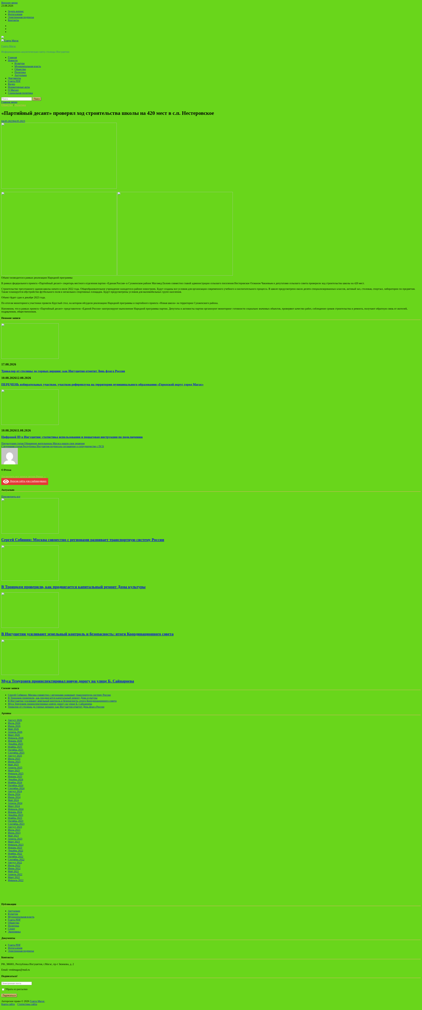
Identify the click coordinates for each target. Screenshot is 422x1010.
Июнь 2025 (14, 761)
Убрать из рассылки (16, 989)
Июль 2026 (14, 723)
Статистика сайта (27, 1004)
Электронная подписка (21, 17)
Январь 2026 (15, 741)
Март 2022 (14, 877)
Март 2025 (14, 770)
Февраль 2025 (15, 773)
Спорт (11, 928)
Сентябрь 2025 (16, 752)
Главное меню (9, 102)
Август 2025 (15, 755)
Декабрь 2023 (15, 815)
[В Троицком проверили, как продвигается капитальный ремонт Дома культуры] (30, 579)
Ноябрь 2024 (15, 782)
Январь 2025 (15, 776)
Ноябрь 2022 (15, 853)
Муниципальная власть (28, 66)
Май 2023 (13, 835)
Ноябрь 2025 (15, 746)
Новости (13, 60)
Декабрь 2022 (15, 850)
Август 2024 (15, 791)
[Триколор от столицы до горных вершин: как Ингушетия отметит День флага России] (30, 357)
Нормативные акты (19, 87)
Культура (20, 63)
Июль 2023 (14, 829)
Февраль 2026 (15, 738)
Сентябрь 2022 (16, 859)
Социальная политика (20, 93)
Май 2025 (13, 764)
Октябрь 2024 (15, 785)
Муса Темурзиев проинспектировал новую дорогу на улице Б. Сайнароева (67, 681)
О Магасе (13, 90)
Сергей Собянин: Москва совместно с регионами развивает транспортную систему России (82, 540)
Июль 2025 (14, 758)
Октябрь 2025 (15, 749)
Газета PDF (14, 81)
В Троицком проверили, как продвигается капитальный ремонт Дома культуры (73, 587)
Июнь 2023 (14, 832)
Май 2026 (13, 729)
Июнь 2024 (14, 797)
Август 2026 (15, 720)
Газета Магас (8, 46)
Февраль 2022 (15, 880)
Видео (11, 84)
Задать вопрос (16, 11)
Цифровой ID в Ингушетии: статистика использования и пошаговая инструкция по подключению (72, 437)
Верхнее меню (9, 2)
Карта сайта (8, 1004)
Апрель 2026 (15, 732)
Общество (20, 69)
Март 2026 (14, 735)
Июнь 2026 (14, 726)
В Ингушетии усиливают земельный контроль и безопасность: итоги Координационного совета (87, 634)
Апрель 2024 (15, 803)
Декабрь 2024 (15, 779)
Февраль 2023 (15, 844)
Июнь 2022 (14, 868)
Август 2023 (15, 826)
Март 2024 (14, 806)
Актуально (21, 75)
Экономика (14, 931)
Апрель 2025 (15, 767)
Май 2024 (13, 800)
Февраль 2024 (15, 809)
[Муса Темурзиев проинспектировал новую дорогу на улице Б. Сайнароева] (30, 674)
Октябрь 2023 (15, 821)
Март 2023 (14, 841)
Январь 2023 (15, 847)
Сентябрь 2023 (16, 824)
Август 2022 (15, 862)
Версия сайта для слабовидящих (27, 481)
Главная (12, 57)
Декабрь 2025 (15, 743)
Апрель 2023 (15, 838)
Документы (14, 78)
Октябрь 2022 (15, 856)
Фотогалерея (15, 14)
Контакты (13, 20)
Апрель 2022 (15, 874)
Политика (20, 72)
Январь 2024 (15, 812)
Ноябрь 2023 (15, 818)
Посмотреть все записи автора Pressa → (23, 476)
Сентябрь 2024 (16, 788)
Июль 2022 (14, 865)
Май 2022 (13, 871)
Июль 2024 (14, 794)
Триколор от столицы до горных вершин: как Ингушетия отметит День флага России (63, 371)
